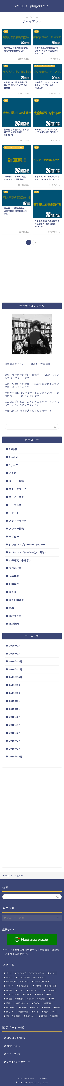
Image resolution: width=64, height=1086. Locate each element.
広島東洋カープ (22, 1003)
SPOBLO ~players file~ (32, 6)
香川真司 (17, 1016)
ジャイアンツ (39, 977)
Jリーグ (13, 465)
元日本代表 (15, 568)
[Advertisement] (25, 277)
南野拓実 (9, 999)
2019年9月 (15, 685)
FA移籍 (13, 449)
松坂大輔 (35, 1007)
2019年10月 (15, 677)
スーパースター (17, 497)
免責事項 (43, 1078)
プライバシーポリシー (18, 1062)
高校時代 (44, 1016)
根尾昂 (57, 1007)
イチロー (14, 473)
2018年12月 (15, 756)
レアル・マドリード (13, 994)
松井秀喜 (23, 1007)
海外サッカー (16, 592)
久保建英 (40, 994)
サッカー (9, 977)
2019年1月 (15, 748)
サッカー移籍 (16, 481)
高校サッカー (16, 616)
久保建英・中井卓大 (20, 560)
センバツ (25, 982)
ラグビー (14, 536)
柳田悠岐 (47, 1007)
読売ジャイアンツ (50, 1012)
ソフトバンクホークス (41, 982)
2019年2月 (15, 740)
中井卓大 (28, 994)
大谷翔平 (14, 576)
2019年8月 (15, 693)
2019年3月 (15, 733)
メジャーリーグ (17, 520)
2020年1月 (15, 653)
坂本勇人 (20, 999)
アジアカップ (21, 973)
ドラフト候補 (51, 986)
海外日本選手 (16, 600)
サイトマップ (14, 1054)
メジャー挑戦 (16, 528)
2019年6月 (15, 709)
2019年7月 (15, 701)
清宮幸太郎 (24, 1012)
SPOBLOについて (16, 1038)
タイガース (9, 986)
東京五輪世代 (10, 1007)
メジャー (20, 990)
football (13, 457)
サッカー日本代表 (23, 977)
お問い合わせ (14, 1046)
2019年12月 (15, 661)
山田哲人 (9, 1003)
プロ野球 (9, 990)
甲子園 (36, 1012)
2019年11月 (15, 669)
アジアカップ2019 (37, 973)
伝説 (49, 994)
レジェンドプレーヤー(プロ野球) (27, 552)
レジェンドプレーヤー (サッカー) (27, 544)
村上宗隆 (48, 1003)
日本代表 (14, 584)
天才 (52, 999)
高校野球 (14, 623)
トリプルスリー (17, 505)
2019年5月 (15, 717)
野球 (11, 608)
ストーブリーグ (17, 489)
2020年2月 (15, 645)
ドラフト (14, 512)
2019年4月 (15, 725)
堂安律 (31, 999)
